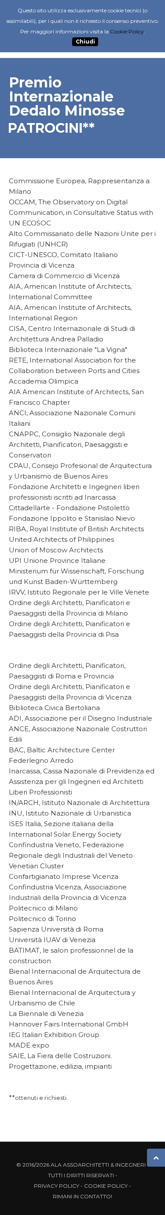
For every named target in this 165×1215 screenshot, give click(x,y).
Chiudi (85, 42)
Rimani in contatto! (82, 1196)
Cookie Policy (106, 1185)
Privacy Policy (56, 1185)
